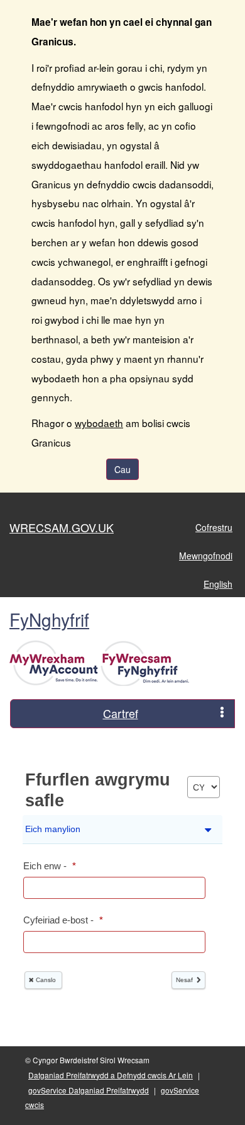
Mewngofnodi (205, 555)
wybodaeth (99, 423)
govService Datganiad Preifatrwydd (88, 1090)
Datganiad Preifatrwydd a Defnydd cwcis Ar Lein (110, 1075)
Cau (122, 469)
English (218, 584)
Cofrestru (213, 527)
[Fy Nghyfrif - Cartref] (101, 662)
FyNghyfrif (49, 619)
